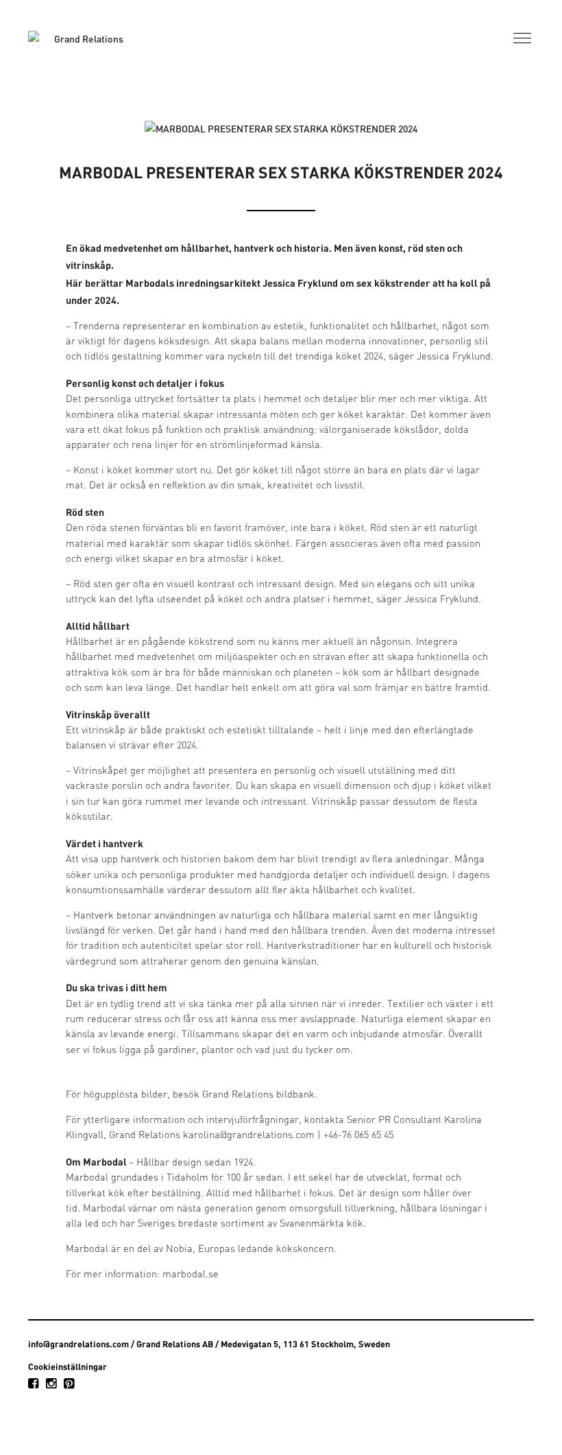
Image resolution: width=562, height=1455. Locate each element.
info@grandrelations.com (78, 1343)
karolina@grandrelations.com (249, 1136)
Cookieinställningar (67, 1366)
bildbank (295, 1095)
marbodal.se (190, 1275)
